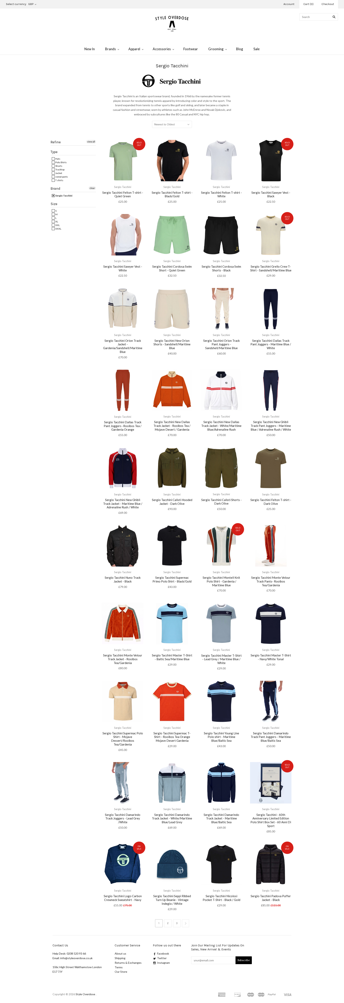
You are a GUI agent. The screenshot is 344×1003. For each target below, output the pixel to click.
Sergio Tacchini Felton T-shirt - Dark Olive (270, 501)
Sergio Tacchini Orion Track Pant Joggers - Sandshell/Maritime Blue (221, 344)
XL (56, 221)
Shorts (58, 165)
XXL (57, 225)
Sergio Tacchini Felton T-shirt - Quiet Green (122, 194)
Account (288, 4)
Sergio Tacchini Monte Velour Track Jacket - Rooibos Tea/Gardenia (122, 659)
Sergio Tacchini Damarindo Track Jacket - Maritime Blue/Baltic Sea (221, 818)
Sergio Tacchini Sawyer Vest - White (122, 268)
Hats (57, 158)
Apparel (134, 49)
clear (92, 188)
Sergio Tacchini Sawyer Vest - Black (270, 194)
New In (89, 49)
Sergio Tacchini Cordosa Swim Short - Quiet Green (172, 268)
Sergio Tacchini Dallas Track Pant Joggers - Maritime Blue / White (270, 344)
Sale (256, 49)
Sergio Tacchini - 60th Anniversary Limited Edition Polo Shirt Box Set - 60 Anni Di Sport (270, 820)
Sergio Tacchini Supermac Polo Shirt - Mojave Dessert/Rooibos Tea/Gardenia (123, 738)
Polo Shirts (61, 162)
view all (91, 141)
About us (120, 953)
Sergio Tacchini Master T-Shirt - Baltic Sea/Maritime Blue (172, 657)
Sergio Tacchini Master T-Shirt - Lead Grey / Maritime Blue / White (221, 659)
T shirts (59, 180)
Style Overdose (86, 994)
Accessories (162, 49)
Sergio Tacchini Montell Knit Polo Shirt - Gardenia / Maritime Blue (221, 581)
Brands (110, 49)
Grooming (216, 49)
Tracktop (59, 169)
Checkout (328, 4)
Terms (119, 967)
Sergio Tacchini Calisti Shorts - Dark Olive (221, 501)
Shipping (120, 958)
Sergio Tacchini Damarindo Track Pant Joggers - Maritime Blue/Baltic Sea (271, 737)
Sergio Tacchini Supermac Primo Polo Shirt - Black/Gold (172, 579)
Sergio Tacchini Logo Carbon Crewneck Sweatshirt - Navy (123, 898)
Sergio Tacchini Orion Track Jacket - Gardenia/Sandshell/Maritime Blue (122, 346)
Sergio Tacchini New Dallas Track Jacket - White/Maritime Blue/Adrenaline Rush (221, 425)
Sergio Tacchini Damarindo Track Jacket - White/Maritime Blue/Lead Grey (172, 818)
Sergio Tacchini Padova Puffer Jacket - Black (271, 898)
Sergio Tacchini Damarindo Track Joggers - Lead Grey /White (122, 818)
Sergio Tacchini (63, 195)
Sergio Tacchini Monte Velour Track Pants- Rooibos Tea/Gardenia (270, 581)
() (308, 4)
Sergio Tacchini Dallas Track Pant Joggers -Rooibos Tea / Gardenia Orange (123, 425)
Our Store (121, 971)
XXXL (58, 228)
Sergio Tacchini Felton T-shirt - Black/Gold (172, 194)
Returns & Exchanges (128, 962)
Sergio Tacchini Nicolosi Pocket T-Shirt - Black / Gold (221, 898)
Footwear (190, 49)
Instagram (163, 962)
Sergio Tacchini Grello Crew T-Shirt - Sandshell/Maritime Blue (270, 268)
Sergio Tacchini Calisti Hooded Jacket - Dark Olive (172, 501)
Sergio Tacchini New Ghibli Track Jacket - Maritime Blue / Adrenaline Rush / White (122, 503)
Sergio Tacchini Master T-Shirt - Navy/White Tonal (271, 657)
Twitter (162, 958)
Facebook (163, 953)
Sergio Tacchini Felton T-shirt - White (221, 194)
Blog (239, 49)
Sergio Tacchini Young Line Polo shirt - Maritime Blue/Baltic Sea (221, 737)
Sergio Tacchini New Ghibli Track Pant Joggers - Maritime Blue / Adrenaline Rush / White (271, 425)
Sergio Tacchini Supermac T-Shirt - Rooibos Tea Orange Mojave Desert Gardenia (172, 737)
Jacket (58, 173)
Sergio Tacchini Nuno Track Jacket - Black (123, 579)
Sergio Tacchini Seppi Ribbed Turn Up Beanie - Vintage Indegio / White (172, 899)
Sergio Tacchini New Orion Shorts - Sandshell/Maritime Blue (172, 344)
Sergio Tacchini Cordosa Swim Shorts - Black (221, 268)
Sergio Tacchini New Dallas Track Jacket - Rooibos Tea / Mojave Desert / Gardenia (172, 425)
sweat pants (61, 176)
